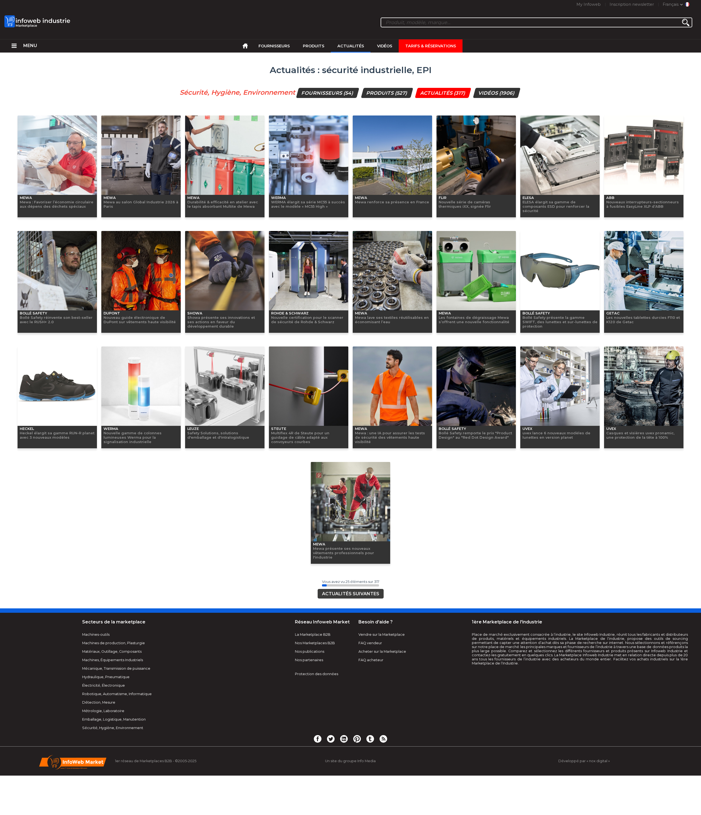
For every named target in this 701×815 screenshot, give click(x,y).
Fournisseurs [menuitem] (274, 46)
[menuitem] (14, 46)
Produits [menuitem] (313, 46)
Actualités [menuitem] (350, 46)
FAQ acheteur (370, 737)
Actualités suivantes (350, 670)
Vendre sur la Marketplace (381, 711)
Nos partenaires (309, 737)
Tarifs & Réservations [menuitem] (430, 46)
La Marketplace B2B (313, 711)
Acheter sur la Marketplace (382, 728)
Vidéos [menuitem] (384, 46)
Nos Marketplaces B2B (315, 720)
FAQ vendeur (370, 720)
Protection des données (316, 751)
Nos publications (309, 728)
